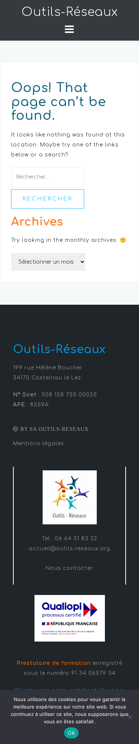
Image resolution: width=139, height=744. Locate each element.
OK (71, 733)
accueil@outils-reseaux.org (69, 548)
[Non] (129, 717)
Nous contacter (69, 568)
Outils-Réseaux (69, 12)
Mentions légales (38, 443)
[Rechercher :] (47, 177)
